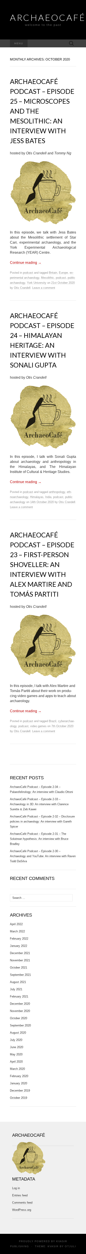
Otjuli (70, 1246)
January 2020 (18, 1083)
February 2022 (19, 938)
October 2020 (18, 1018)
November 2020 (20, 1011)
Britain (53, 272)
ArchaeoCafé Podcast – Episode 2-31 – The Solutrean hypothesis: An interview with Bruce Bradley (39, 839)
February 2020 (19, 1076)
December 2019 (20, 1090)
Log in (16, 1188)
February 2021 (19, 996)
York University (36, 282)
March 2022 (17, 931)
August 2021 (18, 982)
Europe (63, 272)
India (48, 497)
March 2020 (17, 1068)
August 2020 (18, 1032)
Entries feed (20, 1195)
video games (38, 726)
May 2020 (16, 1054)
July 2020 (16, 1040)
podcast (28, 272)
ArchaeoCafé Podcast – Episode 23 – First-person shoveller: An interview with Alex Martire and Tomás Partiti (42, 564)
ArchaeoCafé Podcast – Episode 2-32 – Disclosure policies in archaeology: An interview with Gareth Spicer (42, 821)
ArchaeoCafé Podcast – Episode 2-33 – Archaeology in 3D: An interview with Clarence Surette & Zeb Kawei (39, 804)
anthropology (57, 492)
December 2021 (20, 953)
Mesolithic (47, 277)
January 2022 (18, 945)
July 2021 (16, 989)
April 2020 (16, 1061)
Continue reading (25, 262)
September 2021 (20, 974)
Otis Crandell (22, 287)
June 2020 (16, 1047)
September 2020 (20, 1025)
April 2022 (16, 924)
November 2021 (20, 960)
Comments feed (22, 1202)
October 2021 (18, 967)
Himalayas (36, 497)
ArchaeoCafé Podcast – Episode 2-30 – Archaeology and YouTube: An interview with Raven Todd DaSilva (43, 856)
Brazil (52, 721)
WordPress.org (21, 1209)
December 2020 (20, 1003)
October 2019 (18, 1097)
